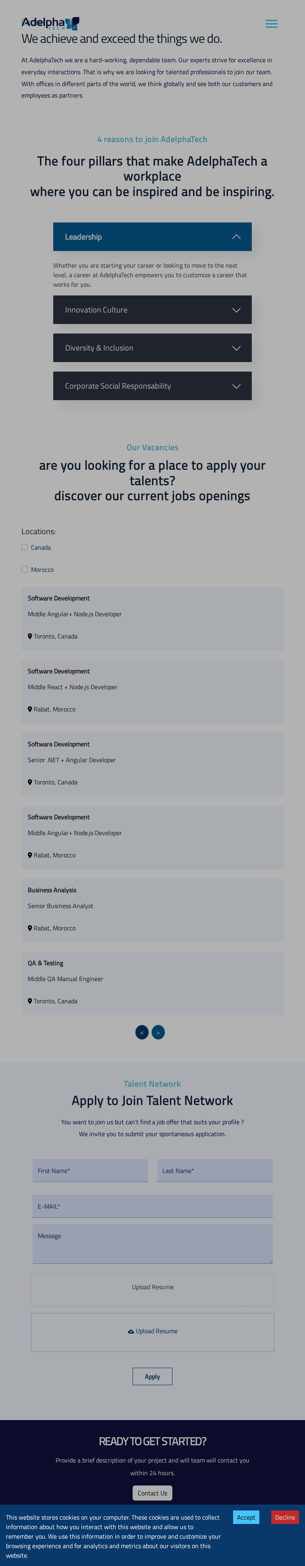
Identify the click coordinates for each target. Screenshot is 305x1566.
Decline (285, 1517)
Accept (246, 1517)
